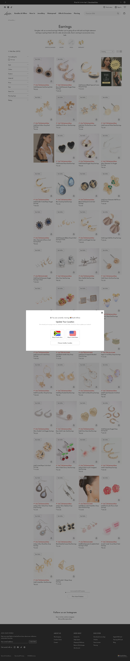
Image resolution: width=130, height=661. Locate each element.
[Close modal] (102, 312)
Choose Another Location (65, 343)
